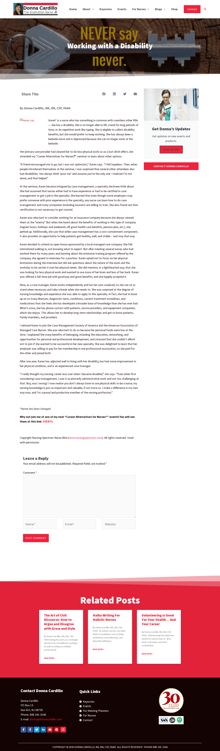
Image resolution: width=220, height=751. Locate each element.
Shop (174, 9)
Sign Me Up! (171, 149)
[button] (92, 9)
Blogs (158, 9)
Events (122, 9)
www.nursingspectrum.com (85, 438)
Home (73, 9)
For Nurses (139, 9)
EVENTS (48, 421)
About (86, 9)
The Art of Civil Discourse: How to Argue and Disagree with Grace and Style (59, 622)
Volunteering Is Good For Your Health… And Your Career (159, 619)
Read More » (49, 658)
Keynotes (106, 9)
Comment (30, 472)
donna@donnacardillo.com (46, 719)
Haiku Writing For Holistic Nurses (106, 617)
